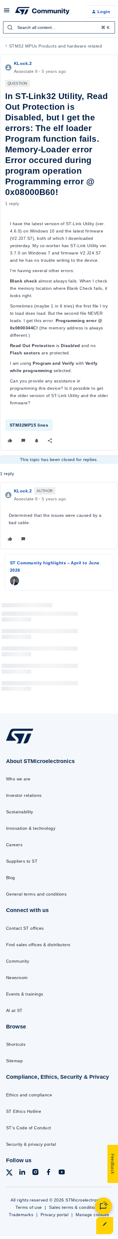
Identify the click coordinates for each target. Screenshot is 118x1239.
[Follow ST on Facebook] (48, 1173)
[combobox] (59, 27)
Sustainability (19, 811)
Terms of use (28, 1207)
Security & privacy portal (31, 1144)
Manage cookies (92, 1214)
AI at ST (14, 1010)
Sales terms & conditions (74, 1207)
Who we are (18, 778)
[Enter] (10, 27)
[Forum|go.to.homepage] (42, 12)
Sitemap (14, 1060)
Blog (10, 877)
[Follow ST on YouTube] (61, 1173)
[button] (6, 12)
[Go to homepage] (19, 743)
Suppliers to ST (22, 861)
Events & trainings (24, 994)
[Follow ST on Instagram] (35, 1173)
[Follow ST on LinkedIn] (22, 1173)
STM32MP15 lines (29, 425)
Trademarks (21, 1214)
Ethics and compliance (29, 1094)
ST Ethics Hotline (23, 1111)
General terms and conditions (36, 894)
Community (17, 961)
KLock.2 (23, 63)
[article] (59, 515)
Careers (14, 844)
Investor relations (24, 795)
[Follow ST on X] (9, 1174)
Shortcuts (15, 1044)
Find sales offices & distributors (38, 944)
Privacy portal (55, 1214)
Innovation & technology (30, 828)
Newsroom (17, 977)
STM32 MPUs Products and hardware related (55, 46)
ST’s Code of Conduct (28, 1127)
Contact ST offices (25, 928)
